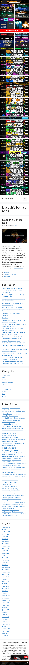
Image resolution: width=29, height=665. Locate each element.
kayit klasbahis (18, 414)
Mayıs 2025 (5, 548)
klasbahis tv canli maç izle (9, 501)
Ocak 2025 (5, 555)
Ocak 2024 (5, 584)
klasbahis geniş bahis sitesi (7, 443)
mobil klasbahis (5, 513)
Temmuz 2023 (6, 598)
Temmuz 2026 (6, 529)
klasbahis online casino (20, 474)
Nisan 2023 (5, 605)
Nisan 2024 (5, 576)
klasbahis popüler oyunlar (6, 484)
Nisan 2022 (5, 633)
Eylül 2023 (5, 593)
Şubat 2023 (5, 610)
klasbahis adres (13, 416)
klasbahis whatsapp (19, 502)
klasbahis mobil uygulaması (8, 472)
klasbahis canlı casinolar (6, 431)
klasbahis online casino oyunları (7, 476)
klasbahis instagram (7, 461)
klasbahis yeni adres (6, 506)
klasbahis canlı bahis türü (18, 430)
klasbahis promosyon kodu (8, 488)
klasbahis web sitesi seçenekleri (8, 502)
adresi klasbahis (5, 408)
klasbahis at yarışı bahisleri (7, 420)
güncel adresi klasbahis (17, 411)
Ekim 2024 (5, 562)
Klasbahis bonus (7, 426)
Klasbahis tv (5, 499)
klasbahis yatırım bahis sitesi (17, 504)
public (3, 391)
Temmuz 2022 (6, 626)
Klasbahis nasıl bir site (8, 474)
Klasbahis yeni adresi (18, 506)
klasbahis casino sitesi (8, 439)
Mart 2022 (5, 636)
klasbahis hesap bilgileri (16, 460)
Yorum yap (7, 276)
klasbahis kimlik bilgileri (6, 465)
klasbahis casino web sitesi (20, 439)
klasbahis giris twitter (8, 445)
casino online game (16, 410)
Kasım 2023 (5, 588)
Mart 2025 (5, 550)
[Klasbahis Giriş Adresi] (8, 198)
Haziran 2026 (6, 532)
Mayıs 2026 (5, 534)
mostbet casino (13, 513)
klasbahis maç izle (7, 467)
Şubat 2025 (5, 553)
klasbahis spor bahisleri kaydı (7, 497)
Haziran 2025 (6, 546)
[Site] (14, 51)
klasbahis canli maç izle (7, 428)
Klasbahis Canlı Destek (9, 434)
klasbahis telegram (19, 497)
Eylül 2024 (5, 565)
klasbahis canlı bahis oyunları (7, 430)
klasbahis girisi (18, 443)
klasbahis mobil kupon (16, 470)
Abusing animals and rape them (11, 313)
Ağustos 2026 (6, 527)
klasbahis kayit (11, 463)
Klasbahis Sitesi (15, 490)
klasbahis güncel (17, 452)
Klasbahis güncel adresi (8, 456)
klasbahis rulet (17, 488)
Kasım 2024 (5, 560)
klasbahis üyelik (6, 512)
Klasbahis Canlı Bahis (18, 428)
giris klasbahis (6, 411)
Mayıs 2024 (5, 574)
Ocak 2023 (5, 612)
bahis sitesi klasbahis (15, 408)
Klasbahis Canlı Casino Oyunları (9, 435)
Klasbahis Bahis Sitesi (10, 424)
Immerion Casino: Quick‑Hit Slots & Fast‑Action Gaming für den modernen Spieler (13, 309)
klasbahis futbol (13, 441)
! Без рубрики (6, 375)
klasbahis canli (18, 426)
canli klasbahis (6, 410)
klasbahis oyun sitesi (19, 476)
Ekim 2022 (5, 619)
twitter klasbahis (22, 513)
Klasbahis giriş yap (7, 452)
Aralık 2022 (5, 614)
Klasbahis (7, 272)
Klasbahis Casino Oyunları (10, 437)
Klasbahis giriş (9, 448)
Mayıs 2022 (5, 631)
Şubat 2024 (5, 581)
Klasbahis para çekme (10, 482)
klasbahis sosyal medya (8, 495)
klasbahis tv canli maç (14, 499)
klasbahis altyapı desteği (20, 418)
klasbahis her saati (17, 458)
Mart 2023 (5, 607)
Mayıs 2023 (5, 602)
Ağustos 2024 (6, 567)
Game (3, 384)
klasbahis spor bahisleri (19, 495)
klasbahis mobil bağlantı (6, 470)
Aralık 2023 (5, 586)
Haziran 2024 (6, 572)
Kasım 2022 (5, 617)
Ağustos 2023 (6, 595)
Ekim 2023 (5, 591)
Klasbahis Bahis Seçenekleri (8, 422)
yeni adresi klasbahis (7, 515)
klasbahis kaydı (5, 463)
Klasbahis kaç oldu (21, 463)
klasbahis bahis (16, 420)
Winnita (4, 396)
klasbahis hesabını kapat (6, 460)
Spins (3, 394)
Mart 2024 (5, 579)
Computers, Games (7, 382)
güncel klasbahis (7, 414)
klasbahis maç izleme (19, 467)
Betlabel (4, 377)
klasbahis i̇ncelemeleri (18, 461)
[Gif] (14, 83)
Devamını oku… (18, 268)
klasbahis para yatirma (7, 478)
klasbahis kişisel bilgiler (16, 465)
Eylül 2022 (5, 621)
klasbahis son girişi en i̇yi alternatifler (9, 493)
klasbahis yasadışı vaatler (6, 504)
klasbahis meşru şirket (6, 469)
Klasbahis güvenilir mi (20, 456)
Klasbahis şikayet (17, 512)
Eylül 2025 (5, 539)
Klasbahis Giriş (6, 389)
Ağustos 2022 (6, 624)
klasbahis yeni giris (8, 508)
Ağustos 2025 (6, 541)
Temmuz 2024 (6, 569)
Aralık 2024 (5, 558)
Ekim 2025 (5, 536)
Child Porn (5, 315)
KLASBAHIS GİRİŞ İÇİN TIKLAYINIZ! (14, 30)
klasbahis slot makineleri (7, 491)
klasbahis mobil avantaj (16, 469)
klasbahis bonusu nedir (10, 274)
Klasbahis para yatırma (10, 480)
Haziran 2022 (6, 628)
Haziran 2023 (6, 600)
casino (4, 379)
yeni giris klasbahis (17, 515)
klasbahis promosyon (9, 486)
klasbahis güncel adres (8, 454)
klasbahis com (6, 441)
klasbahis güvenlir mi (7, 458)
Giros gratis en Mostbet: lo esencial (12, 288)
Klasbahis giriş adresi (10, 451)
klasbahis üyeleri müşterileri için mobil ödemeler (10, 510)
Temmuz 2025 (6, 543)
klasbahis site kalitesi (6, 490)
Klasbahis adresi (8, 418)
